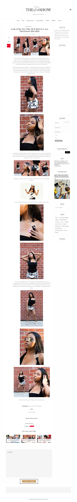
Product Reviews (57, 166)
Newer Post (26, 481)
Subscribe (54, 20)
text (56, 138)
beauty (56, 217)
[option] (13, 439)
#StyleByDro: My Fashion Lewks (60, 161)
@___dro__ (60, 207)
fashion (56, 219)
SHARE (27, 426)
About (23, 20)
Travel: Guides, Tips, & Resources (61, 162)
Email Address (58, 127)
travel (65, 230)
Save (9, 45)
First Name (57, 122)
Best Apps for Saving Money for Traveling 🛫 (61, 176)
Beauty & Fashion (39, 20)
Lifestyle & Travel (30, 20)
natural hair (57, 226)
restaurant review (59, 230)
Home (18, 20)
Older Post (32, 481)
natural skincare (65, 226)
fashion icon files (63, 219)
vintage (56, 232)
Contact (59, 20)
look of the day (28, 26)
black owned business (63, 217)
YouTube (47, 20)
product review (58, 228)
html (56, 135)
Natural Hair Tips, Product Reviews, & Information (61, 164)
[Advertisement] (62, 96)
